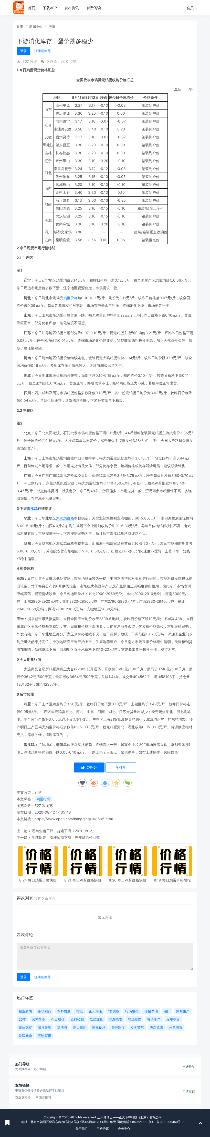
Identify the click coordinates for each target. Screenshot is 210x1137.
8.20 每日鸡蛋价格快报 (127, 880)
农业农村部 (22, 1097)
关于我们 (81, 1128)
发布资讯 (72, 8)
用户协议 (103, 1128)
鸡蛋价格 (70, 298)
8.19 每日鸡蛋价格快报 (172, 880)
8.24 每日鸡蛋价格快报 (38, 880)
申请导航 (189, 1067)
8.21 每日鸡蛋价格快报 (82, 880)
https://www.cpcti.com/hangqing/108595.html (74, 819)
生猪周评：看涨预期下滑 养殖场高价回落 (66, 837)
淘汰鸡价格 (65, 518)
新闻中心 (36, 27)
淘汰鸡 (32, 508)
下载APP (50, 8)
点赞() (91, 767)
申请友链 (189, 1091)
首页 (31, 8)
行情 (51, 27)
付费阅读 (94, 8)
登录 (23, 51)
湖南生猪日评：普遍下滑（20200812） (64, 831)
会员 (190, 8)
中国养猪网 (43, 1097)
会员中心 (124, 1128)
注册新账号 (42, 51)
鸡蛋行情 (43, 799)
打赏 (122, 767)
